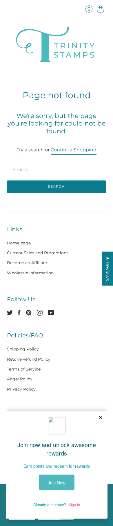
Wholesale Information (30, 272)
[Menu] (11, 9)
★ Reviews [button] (107, 268)
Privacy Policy (21, 389)
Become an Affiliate (27, 262)
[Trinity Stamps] (56, 44)
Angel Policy (19, 379)
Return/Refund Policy (28, 359)
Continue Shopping (73, 150)
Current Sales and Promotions (37, 252)
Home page (19, 243)
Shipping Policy (23, 349)
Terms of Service (24, 369)
